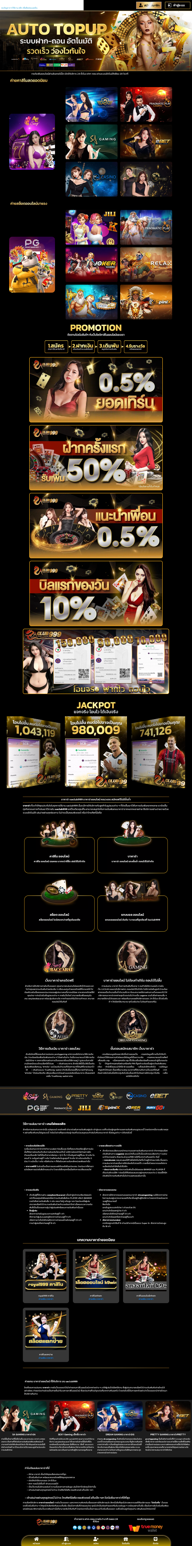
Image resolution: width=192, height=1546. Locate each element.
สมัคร (96, 1543)
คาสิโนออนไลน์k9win (146, 1295)
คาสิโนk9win (96, 1295)
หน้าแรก (36, 1543)
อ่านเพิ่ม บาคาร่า (46, 1299)
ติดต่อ (155, 1543)
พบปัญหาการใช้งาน (10, 8)
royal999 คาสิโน (46, 1295)
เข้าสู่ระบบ (66, 1543)
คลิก (21, 8)
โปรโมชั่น (126, 1543)
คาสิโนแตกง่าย (46, 1354)
